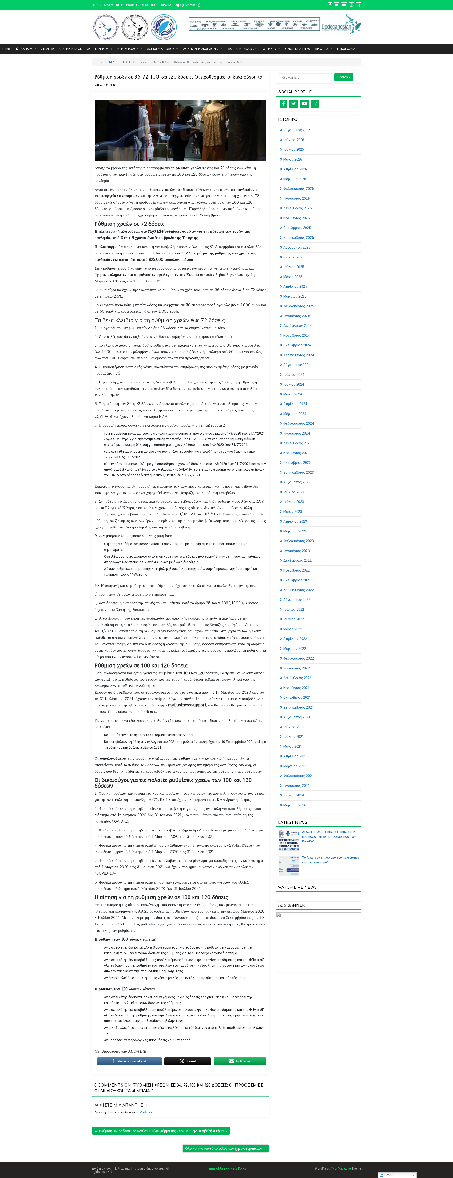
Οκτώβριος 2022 (297, 580)
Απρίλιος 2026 (295, 169)
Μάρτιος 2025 (294, 296)
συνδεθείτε (144, 1112)
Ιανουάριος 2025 (296, 316)
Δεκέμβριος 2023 (297, 443)
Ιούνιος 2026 (293, 149)
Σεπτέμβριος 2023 (298, 472)
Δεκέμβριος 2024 (297, 326)
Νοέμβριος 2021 (296, 688)
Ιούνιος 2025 (293, 267)
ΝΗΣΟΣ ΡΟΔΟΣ (127, 49)
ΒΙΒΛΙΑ (96, 5)
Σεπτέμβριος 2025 (298, 238)
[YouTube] (304, 104)
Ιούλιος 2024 (293, 375)
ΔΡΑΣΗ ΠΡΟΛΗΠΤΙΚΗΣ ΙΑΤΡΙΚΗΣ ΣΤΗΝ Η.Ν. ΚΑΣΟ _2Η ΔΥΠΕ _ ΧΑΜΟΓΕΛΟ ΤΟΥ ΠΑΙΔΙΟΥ (329, 836)
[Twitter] (293, 104)
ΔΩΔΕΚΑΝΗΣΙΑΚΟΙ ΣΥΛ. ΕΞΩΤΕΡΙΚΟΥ (252, 49)
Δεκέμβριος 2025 (297, 208)
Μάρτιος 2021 (294, 766)
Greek (388, 1175)
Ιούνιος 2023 (293, 502)
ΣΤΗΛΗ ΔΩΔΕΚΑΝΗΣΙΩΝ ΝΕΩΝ (61, 49)
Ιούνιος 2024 (293, 384)
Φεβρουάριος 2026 (298, 189)
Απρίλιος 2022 (295, 639)
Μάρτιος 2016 (294, 805)
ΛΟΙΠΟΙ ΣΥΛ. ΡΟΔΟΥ (160, 49)
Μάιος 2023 (292, 512)
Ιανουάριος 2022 (296, 668)
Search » (343, 77)
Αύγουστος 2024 (296, 365)
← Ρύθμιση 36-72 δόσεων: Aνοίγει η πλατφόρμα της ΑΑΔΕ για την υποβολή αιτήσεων (161, 1130)
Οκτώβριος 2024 (297, 345)
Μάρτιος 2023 (294, 531)
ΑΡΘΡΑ (109, 5)
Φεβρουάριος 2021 (298, 776)
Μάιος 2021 (292, 746)
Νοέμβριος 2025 (296, 218)
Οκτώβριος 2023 (297, 462)
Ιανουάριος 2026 (296, 198)
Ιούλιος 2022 (293, 609)
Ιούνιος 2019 (293, 795)
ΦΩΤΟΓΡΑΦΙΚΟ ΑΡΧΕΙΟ (132, 5)
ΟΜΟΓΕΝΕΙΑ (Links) (297, 49)
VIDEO (154, 5)
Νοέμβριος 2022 (296, 570)
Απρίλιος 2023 (295, 521)
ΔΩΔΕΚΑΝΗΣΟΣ (98, 49)
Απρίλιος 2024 (295, 404)
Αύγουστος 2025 (296, 247)
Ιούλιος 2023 (293, 492)
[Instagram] (315, 104)
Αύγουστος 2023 (296, 482)
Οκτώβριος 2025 (297, 228)
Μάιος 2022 (292, 629)
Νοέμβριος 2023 (296, 453)
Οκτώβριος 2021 (297, 697)
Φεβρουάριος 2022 (298, 658)
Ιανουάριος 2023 (296, 551)
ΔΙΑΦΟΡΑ (321, 49)
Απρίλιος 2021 (295, 756)
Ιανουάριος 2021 (296, 786)
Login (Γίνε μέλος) (187, 5)
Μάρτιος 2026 (294, 179)
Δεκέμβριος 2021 (297, 678)
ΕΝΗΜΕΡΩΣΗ (116, 62)
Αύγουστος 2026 (296, 130)
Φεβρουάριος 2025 (298, 306)
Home (6, 49)
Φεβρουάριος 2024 (298, 423)
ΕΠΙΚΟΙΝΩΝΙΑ (346, 49)
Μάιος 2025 (292, 277)
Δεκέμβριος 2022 (297, 560)
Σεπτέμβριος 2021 (298, 707)
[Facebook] (283, 104)
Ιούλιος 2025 (293, 257)
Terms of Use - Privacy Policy (226, 1168)
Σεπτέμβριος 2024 (298, 355)
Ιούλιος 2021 (293, 727)
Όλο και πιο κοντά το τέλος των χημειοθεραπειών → (225, 1148)
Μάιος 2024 (292, 394)
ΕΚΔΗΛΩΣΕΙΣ (28, 49)
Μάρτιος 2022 (294, 649)
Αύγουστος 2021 (296, 717)
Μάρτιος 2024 (294, 414)
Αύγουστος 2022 (296, 599)
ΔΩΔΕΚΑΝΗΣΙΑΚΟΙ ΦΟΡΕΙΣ (201, 49)
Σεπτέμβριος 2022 (298, 590)
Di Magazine (342, 1168)
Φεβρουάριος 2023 (298, 541)
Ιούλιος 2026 (293, 140)
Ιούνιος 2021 (293, 736)
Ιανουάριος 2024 (296, 433)
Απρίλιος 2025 (295, 286)
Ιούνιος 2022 (293, 619)
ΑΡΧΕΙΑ (166, 5)
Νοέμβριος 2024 (296, 335)
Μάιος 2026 (292, 159)
